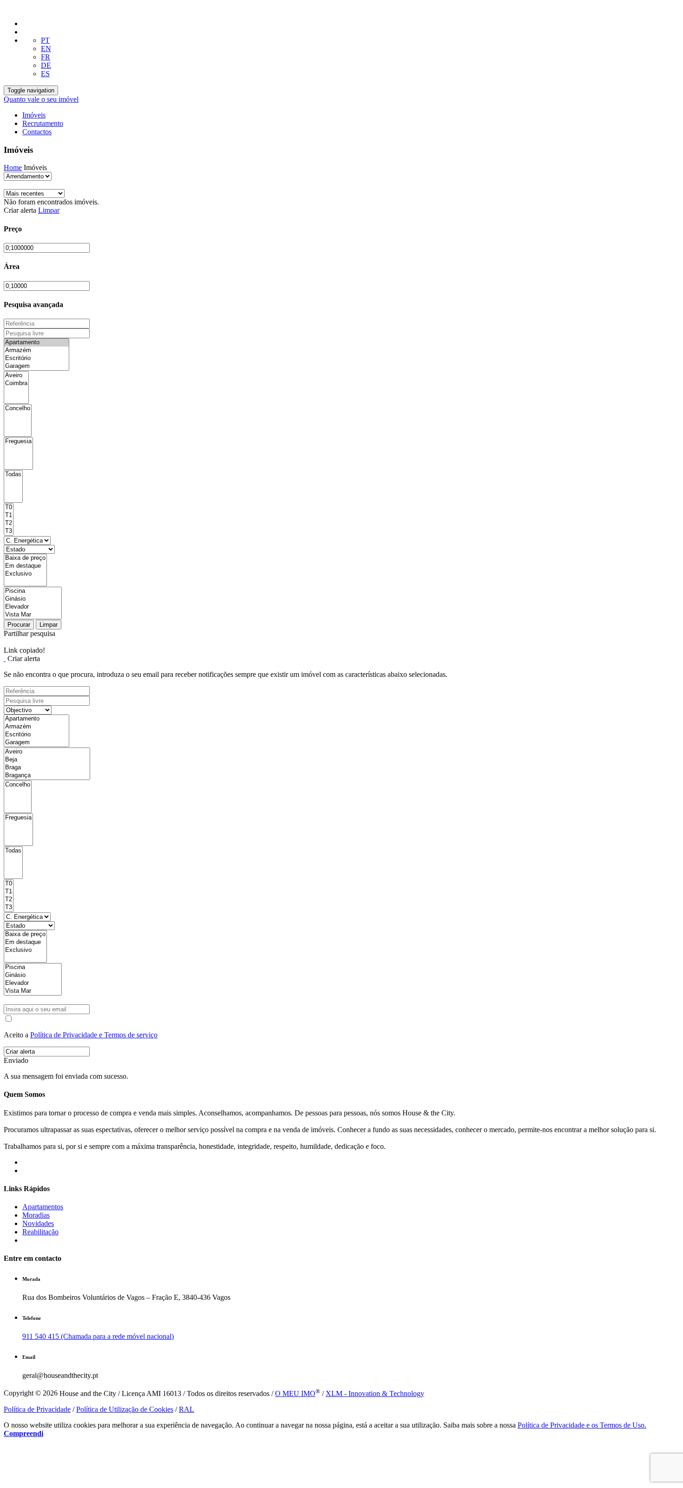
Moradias (36, 1215)
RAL (186, 1409)
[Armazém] (36, 350)
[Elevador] (32, 607)
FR (45, 57)
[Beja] (47, 760)
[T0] (8, 507)
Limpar (48, 210)
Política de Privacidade (37, 1409)
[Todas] (13, 475)
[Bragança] (47, 776)
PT (45, 40)
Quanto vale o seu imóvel (41, 99)
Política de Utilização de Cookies (124, 1409)
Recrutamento (42, 123)
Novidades (38, 1223)
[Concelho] (17, 409)
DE (46, 65)
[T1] (8, 515)
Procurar (18, 624)
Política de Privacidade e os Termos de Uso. (582, 1425)
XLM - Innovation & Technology (375, 1393)
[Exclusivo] (25, 574)
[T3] (8, 531)
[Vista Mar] (32, 615)
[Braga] (47, 768)
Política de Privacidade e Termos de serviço (94, 1035)
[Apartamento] (36, 343)
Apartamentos (42, 1207)
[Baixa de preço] (25, 558)
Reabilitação (40, 1232)
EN (46, 48)
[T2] (8, 523)
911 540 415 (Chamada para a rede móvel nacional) (98, 1336)
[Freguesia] (18, 442)
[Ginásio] (32, 599)
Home (13, 167)
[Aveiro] (16, 376)
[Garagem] (36, 366)
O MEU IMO (295, 1393)
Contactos (37, 132)
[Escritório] (36, 358)
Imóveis (34, 115)
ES (45, 74)
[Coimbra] (16, 383)
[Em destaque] (25, 566)
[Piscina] (32, 591)
